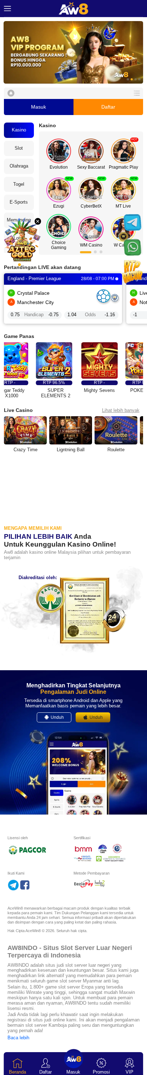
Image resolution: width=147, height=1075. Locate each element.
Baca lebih (18, 1037)
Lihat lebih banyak (121, 410)
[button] (73, 52)
